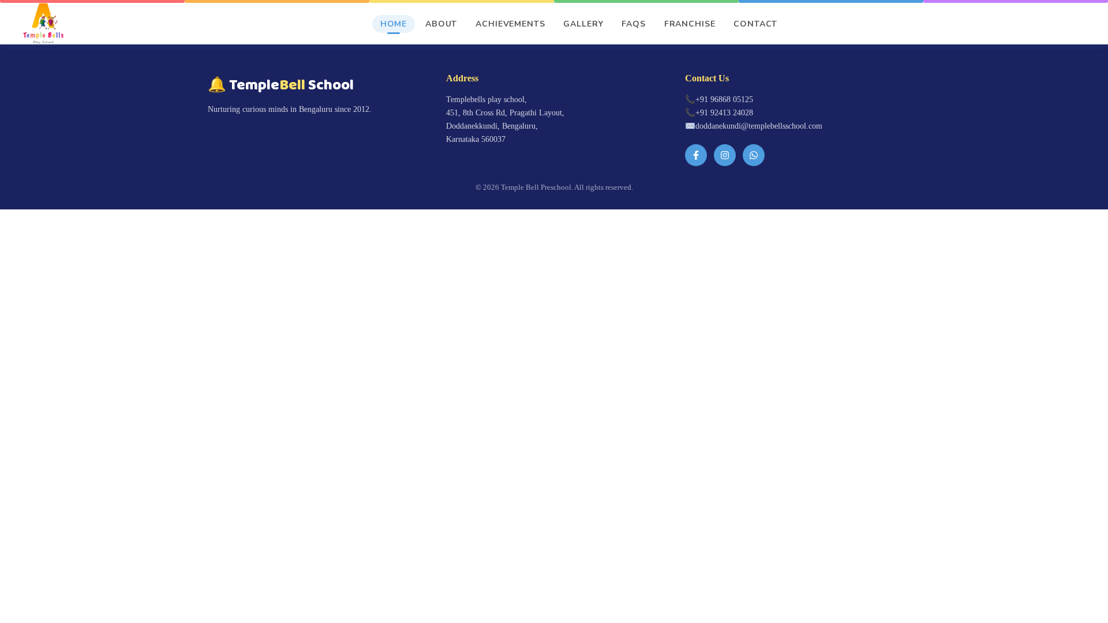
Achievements (510, 23)
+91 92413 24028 (724, 112)
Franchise (690, 23)
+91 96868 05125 (724, 99)
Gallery (583, 23)
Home (393, 23)
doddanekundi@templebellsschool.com (758, 125)
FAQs (633, 23)
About (441, 23)
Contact (755, 23)
